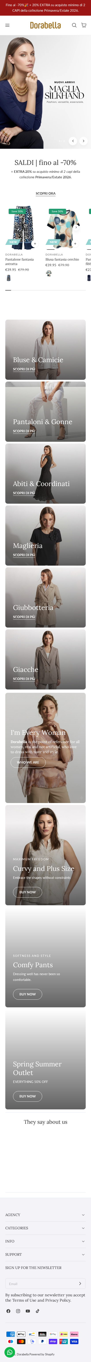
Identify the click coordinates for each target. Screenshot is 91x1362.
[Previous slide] (51, 227)
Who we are (28, 762)
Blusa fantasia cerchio (62, 259)
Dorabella (23, 1354)
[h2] (45, 412)
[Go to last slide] (73, 141)
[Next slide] (83, 141)
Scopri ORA (45, 193)
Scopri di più (24, 431)
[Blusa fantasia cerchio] (63, 227)
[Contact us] (9, 1352)
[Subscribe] (80, 1283)
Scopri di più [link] (24, 369)
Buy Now (27, 892)
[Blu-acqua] (49, 273)
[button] (7, 25)
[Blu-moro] (8, 278)
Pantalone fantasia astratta (19, 261)
